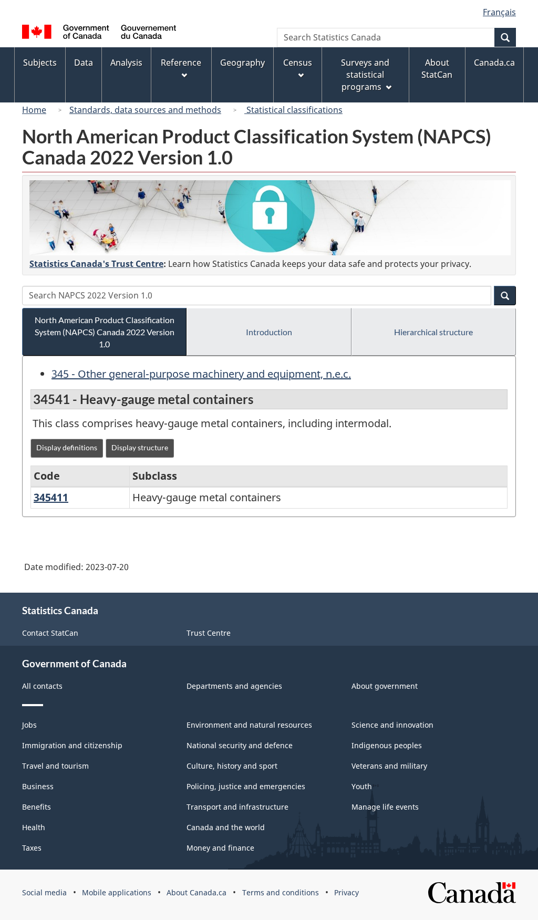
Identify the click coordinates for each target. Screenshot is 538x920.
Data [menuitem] (83, 62)
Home (34, 110)
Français (499, 12)
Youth (361, 786)
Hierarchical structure (433, 332)
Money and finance (220, 848)
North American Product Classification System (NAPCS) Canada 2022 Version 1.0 (104, 332)
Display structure (139, 447)
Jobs (29, 725)
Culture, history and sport (232, 766)
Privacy (346, 892)
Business (38, 786)
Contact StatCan (50, 633)
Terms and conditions (280, 892)
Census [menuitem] (297, 62)
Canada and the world (226, 827)
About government (384, 686)
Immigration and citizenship (72, 745)
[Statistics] (270, 217)
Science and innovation (392, 725)
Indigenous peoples (386, 745)
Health (33, 827)
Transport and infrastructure (237, 807)
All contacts (42, 686)
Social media (44, 892)
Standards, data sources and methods (145, 110)
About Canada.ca (196, 892)
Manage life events (385, 807)
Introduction (269, 332)
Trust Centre (209, 633)
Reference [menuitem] (181, 62)
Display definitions (66, 447)
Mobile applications (116, 892)
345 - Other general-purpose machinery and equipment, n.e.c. (201, 374)
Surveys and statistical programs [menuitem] (365, 74)
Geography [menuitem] (242, 62)
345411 (51, 497)
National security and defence (240, 745)
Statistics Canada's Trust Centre (96, 264)
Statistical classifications (293, 110)
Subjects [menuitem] (40, 62)
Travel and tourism (55, 766)
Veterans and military (389, 766)
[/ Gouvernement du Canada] (99, 33)
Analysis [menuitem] (126, 62)
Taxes (32, 848)
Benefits (36, 807)
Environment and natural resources (249, 725)
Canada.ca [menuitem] (494, 62)
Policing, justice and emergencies (246, 786)
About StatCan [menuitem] (436, 68)
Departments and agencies (234, 686)
